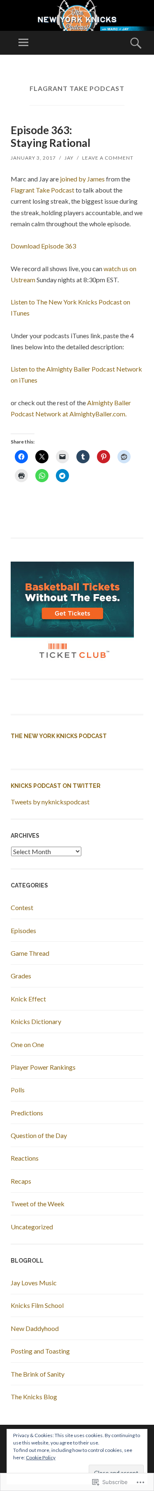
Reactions (25, 1158)
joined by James (82, 179)
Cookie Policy (40, 1457)
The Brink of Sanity (37, 1374)
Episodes (23, 930)
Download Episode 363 (43, 246)
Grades (21, 976)
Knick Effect (28, 999)
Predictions (27, 1113)
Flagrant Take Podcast (42, 190)
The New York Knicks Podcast (59, 736)
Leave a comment (107, 158)
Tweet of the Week (37, 1204)
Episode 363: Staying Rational (50, 136)
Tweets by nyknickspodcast (50, 802)
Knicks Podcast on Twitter (56, 786)
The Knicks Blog (34, 1396)
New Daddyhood (35, 1328)
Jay (69, 158)
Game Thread (30, 953)
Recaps (21, 1181)
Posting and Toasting (40, 1351)
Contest (22, 907)
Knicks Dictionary (36, 1021)
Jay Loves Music (34, 1283)
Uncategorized (32, 1227)
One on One (27, 1044)
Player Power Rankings (43, 1067)
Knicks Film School (37, 1305)
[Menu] (23, 43)
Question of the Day (39, 1135)
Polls (18, 1090)
